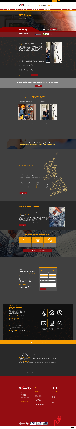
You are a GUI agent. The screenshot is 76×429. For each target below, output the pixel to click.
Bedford (21, 187)
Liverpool (21, 185)
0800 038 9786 (46, 29)
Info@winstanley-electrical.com (24, 275)
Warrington (47, 185)
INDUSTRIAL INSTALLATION (39, 395)
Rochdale (47, 184)
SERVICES (53, 396)
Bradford (38, 183)
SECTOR (53, 398)
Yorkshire (47, 186)
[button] (37, 1)
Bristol (29, 183)
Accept (72, 427)
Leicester (29, 185)
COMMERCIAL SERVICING (38, 396)
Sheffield (29, 182)
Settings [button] (65, 427)
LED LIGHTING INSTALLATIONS (39, 403)
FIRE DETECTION (37, 399)
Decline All (68, 427)
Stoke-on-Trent (30, 184)
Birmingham (22, 183)
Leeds (21, 186)
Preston (38, 186)
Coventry (29, 186)
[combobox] (48, 280)
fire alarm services (29, 173)
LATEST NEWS (54, 401)
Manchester (22, 184)
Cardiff (29, 187)
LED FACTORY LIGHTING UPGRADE (39, 404)
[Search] (56, 5)
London (21, 182)
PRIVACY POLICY (54, 402)
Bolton (38, 185)
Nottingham (39, 182)
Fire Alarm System (22, 66)
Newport (47, 183)
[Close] (75, 427)
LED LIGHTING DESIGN (38, 400)
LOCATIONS (53, 397)
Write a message (42, 282)
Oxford (47, 187)
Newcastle (39, 184)
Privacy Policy (31, 427)
